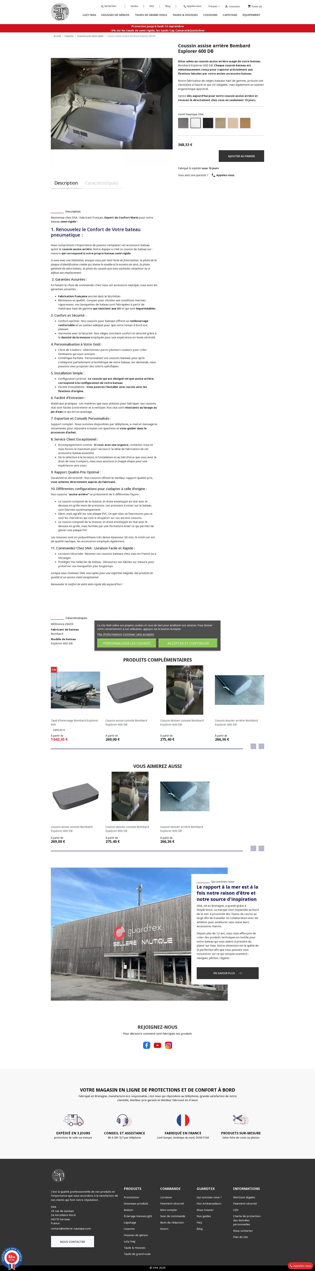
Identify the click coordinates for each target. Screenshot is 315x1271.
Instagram (168, 1045)
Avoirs (164, 1228)
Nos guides (204, 1216)
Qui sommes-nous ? (209, 1197)
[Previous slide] (253, 746)
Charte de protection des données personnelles (246, 1220)
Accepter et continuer (188, 643)
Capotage (130, 1222)
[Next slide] (261, 746)
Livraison (166, 1197)
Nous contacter (72, 1241)
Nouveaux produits (136, 1203)
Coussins (129, 1228)
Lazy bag (129, 1241)
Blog (167, 6)
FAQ (151, 6)
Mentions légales (244, 1197)
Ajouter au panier (241, 156)
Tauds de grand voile (137, 1254)
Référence (57, 624)
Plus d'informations (109, 634)
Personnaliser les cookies (127, 643)
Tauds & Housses (134, 1247)
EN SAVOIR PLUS (224, 973)
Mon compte (168, 1210)
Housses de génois (136, 1235)
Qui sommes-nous (222, 881)
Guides (134, 6)
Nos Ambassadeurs (209, 1203)
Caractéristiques (101, 183)
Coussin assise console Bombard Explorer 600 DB (126, 722)
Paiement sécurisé (172, 1203)
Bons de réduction (172, 1222)
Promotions (131, 1197)
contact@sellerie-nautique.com (71, 1228)
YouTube (157, 1045)
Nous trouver (205, 1210)
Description (66, 183)
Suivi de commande (172, 1216)
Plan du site (240, 1237)
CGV (235, 1210)
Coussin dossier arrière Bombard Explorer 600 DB (236, 722)
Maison (128, 1210)
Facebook (146, 1045)
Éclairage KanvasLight (138, 1216)
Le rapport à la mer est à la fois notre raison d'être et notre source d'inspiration (227, 893)
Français (213, 6)
